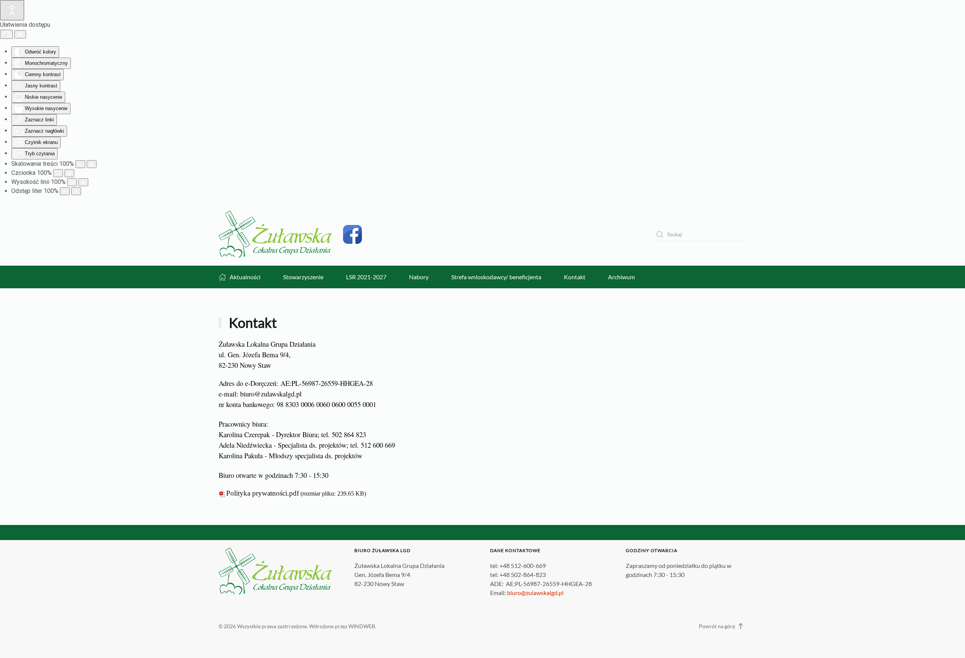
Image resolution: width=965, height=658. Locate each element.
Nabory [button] (419, 276)
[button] (740, 626)
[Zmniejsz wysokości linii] (72, 182)
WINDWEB (361, 626)
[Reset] (6, 34)
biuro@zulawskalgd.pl (271, 393)
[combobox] (701, 234)
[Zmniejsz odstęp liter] (65, 191)
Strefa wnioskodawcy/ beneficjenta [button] (496, 276)
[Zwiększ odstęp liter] (76, 191)
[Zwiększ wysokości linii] (83, 182)
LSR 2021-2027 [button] (366, 276)
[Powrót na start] (275, 234)
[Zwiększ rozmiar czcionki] (69, 173)
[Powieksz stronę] (91, 164)
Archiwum (621, 276)
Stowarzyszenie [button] (303, 276)
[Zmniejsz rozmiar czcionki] (58, 173)
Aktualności (245, 276)
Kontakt (574, 276)
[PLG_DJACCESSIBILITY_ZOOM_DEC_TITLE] (80, 164)
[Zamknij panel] (20, 34)
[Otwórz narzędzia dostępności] (12, 10)
